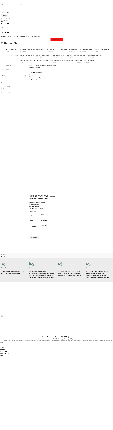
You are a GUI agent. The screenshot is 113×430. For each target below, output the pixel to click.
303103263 (44, 220)
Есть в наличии (7, 89)
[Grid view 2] (30, 69)
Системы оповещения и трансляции (38, 297)
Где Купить (60, 290)
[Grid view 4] (36, 69)
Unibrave (3, 254)
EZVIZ (43, 214)
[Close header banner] (2, 334)
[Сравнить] (31, 193)
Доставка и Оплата (62, 293)
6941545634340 (45, 225)
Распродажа (56, 39)
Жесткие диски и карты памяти (37, 302)
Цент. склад (6, 91)
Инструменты (4, 304)
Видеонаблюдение (34, 202)
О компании (89, 290)
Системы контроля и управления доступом (12, 293)
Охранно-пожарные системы (8, 298)
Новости (88, 293)
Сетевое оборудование (35, 292)
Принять (3, 345)
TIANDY (3, 256)
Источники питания (34, 294)
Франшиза (88, 296)
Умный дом (4, 306)
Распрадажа (61, 298)
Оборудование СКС (6, 301)
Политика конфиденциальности (66, 301)
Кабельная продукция (35, 289)
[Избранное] (31, 234)
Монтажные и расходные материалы (38, 300)
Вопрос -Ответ (89, 298)
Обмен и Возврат (62, 296)
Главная (32, 65)
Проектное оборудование (35, 305)
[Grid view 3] (33, 69)
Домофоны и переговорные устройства (11, 296)
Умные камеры (5, 309)
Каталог (3, 47)
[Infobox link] (14, 267)
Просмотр (31, 241)
